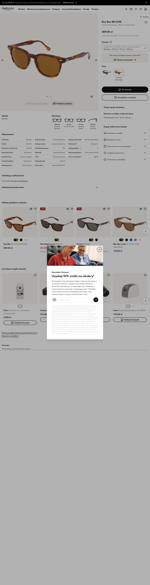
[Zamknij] (99, 249)
